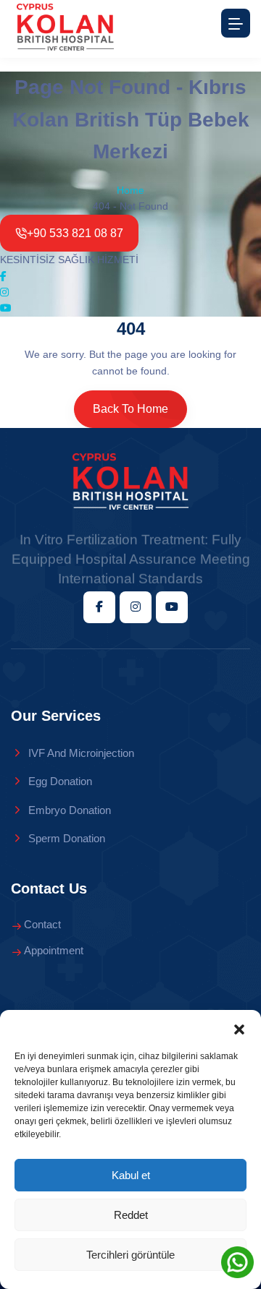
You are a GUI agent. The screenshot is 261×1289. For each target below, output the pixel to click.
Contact (42, 924)
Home (130, 190)
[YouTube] (6, 308)
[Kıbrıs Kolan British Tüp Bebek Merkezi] (130, 481)
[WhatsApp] (237, 1262)
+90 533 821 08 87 (75, 233)
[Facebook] (3, 276)
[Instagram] (4, 292)
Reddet (131, 1215)
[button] (239, 1028)
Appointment (53, 950)
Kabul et (131, 1175)
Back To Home (130, 409)
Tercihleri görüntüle (130, 1255)
